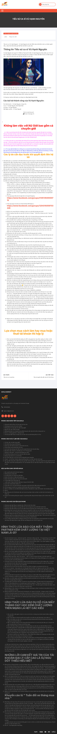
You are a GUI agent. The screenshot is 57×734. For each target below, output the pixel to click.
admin (5, 36)
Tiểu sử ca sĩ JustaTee (8, 377)
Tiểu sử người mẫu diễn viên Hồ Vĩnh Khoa (44, 377)
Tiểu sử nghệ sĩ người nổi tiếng (11, 33)
